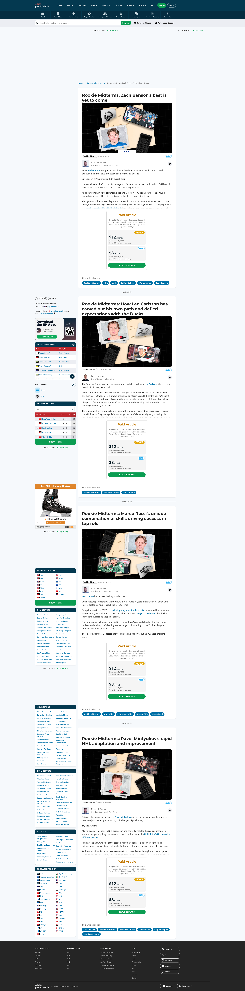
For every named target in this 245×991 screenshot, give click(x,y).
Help (133, 959)
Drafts (105, 5)
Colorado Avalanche (44, 634)
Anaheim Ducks (43, 615)
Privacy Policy (137, 962)
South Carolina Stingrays (61, 798)
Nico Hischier (47, 437)
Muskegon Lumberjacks (65, 840)
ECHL (42, 582)
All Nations (38, 968)
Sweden (38, 952)
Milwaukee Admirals (63, 718)
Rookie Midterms (94, 83)
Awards (130, 5)
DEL (60, 366)
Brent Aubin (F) (44, 357)
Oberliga (43, 925)
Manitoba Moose (62, 715)
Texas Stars (60, 749)
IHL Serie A (63, 877)
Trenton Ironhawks (63, 809)
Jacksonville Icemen (44, 813)
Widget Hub (136, 952)
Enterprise (135, 975)
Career (134, 978)
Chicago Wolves (42, 728)
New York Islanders (63, 618)
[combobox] (83, 22)
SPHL (42, 585)
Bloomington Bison (44, 785)
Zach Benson (94, 170)
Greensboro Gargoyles (45, 798)
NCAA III (62, 912)
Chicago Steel (42, 842)
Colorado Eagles (43, 739)
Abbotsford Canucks (44, 712)
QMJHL (42, 597)
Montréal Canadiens (44, 659)
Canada (37, 956)
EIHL (60, 883)
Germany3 (63, 357)
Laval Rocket (41, 764)
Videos (94, 5)
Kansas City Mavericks (45, 819)
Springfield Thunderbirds (61, 741)
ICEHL (42, 934)
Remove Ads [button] (198, 31)
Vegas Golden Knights (64, 656)
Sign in (171, 5)
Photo (134, 965)
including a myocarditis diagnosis (128, 610)
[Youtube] (49, 298)
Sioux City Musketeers (64, 846)
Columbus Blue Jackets (45, 637)
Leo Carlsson (151, 384)
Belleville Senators (44, 718)
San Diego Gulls (61, 734)
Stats (59, 5)
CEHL (61, 886)
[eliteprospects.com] (42, 5)
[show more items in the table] (72, 376)
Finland (37, 962)
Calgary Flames (42, 624)
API (133, 968)
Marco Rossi (88, 596)
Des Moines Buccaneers (46, 845)
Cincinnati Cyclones (44, 788)
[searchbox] (83, 22)
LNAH (61, 915)
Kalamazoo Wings (43, 816)
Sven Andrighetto (49, 419)
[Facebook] (36, 298)
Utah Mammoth (62, 650)
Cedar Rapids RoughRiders (42, 837)
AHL (41, 578)
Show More (55, 442)
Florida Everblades (43, 792)
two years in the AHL (146, 613)
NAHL (61, 578)
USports (62, 918)
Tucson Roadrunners (63, 755)
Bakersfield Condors (44, 715)
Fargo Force (41, 853)
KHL (60, 582)
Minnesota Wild (42, 656)
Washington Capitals (63, 659)
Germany (38, 965)
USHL (61, 575)
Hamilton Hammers (44, 746)
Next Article (127, 292)
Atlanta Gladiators (44, 782)
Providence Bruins (62, 724)
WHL (42, 591)
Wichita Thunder (62, 821)
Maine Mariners (43, 822)
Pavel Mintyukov (123, 817)
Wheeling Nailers (62, 818)
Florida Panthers (43, 650)
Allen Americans (43, 779)
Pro (152, 5)
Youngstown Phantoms (64, 862)
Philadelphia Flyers (62, 627)
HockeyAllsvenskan (47, 877)
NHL (41, 575)
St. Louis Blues (61, 640)
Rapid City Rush (61, 785)
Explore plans (127, 265)
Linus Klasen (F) (45, 362)
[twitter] (170, 164)
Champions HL (45, 899)
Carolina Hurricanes (44, 627)
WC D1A (43, 931)
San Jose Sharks (62, 634)
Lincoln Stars (42, 860)
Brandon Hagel (57, 311)
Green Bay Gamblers (44, 857)
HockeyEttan (64, 362)
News (80, 83)
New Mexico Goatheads (64, 776)
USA (36, 959)
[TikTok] (54, 298)
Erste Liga (62, 890)
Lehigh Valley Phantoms (65, 712)
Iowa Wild (40, 761)
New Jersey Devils (62, 615)
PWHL (61, 931)
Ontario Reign (61, 721)
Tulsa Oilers (60, 815)
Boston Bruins (42, 618)
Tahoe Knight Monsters (64, 802)
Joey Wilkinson (53, 307)
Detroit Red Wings (43, 643)
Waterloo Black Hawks (64, 859)
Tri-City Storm (61, 852)
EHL (41, 896)
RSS (133, 971)
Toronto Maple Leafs (63, 647)
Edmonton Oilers (43, 647)
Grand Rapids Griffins (45, 743)
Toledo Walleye (61, 805)
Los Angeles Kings (43, 653)
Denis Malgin (47, 428)
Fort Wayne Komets (44, 795)
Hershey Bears (42, 757)
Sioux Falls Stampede (63, 849)
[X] (41, 298)
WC (41, 928)
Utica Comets (61, 758)
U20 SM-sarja (64, 353)
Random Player (144, 23)
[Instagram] (45, 298)
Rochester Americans (64, 728)
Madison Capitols (62, 836)
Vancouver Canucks (63, 653)
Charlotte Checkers (44, 724)
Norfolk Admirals (62, 779)
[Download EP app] (55, 329)
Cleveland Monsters (44, 731)
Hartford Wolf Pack (44, 749)
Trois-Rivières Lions (63, 812)
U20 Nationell (45, 880)
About (134, 956)
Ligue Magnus (64, 880)
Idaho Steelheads (43, 806)
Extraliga (62, 594)
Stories (119, 5)
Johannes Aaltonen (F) (47, 370)
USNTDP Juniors (62, 855)
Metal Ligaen (45, 893)
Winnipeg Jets (61, 662)
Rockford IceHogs (62, 731)
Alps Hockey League (66, 874)
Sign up (162, 5)
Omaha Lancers (62, 843)
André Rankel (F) (45, 366)
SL (41, 915)
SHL (60, 585)
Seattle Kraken (61, 637)
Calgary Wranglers (44, 721)
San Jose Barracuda (63, 737)
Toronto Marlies (62, 752)
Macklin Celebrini (49, 423)
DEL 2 (42, 921)
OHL (41, 594)
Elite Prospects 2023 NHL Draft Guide (104, 208)
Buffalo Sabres (42, 621)
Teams (70, 5)
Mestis (42, 890)
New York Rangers (62, 621)
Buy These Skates (54, 522)
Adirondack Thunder (44, 776)
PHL (60, 893)
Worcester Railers (62, 825)
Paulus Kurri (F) (44, 353)
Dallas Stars (41, 640)
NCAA (42, 588)
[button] (168, 15)
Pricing (142, 5)
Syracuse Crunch (62, 746)
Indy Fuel (40, 810)
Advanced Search (166, 23)
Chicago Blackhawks (44, 631)
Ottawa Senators (62, 624)
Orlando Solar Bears (63, 782)
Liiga (60, 588)
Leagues (82, 5)
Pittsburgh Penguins (63, 631)
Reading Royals (61, 788)
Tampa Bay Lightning (63, 643)
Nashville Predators (44, 662)
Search (125, 23)
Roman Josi (46, 432)
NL (60, 591)
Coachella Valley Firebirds (43, 735)
